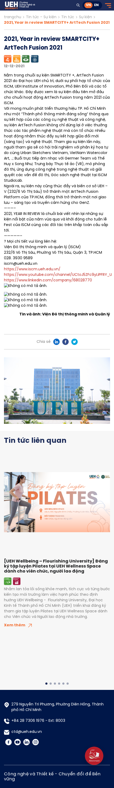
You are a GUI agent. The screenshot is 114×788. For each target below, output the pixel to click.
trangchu (12, 17)
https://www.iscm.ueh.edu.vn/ (32, 269)
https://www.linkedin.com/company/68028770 (48, 280)
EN (96, 5)
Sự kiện (85, 17)
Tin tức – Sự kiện (41, 17)
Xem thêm (14, 625)
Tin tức (67, 17)
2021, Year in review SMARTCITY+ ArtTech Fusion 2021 (56, 23)
